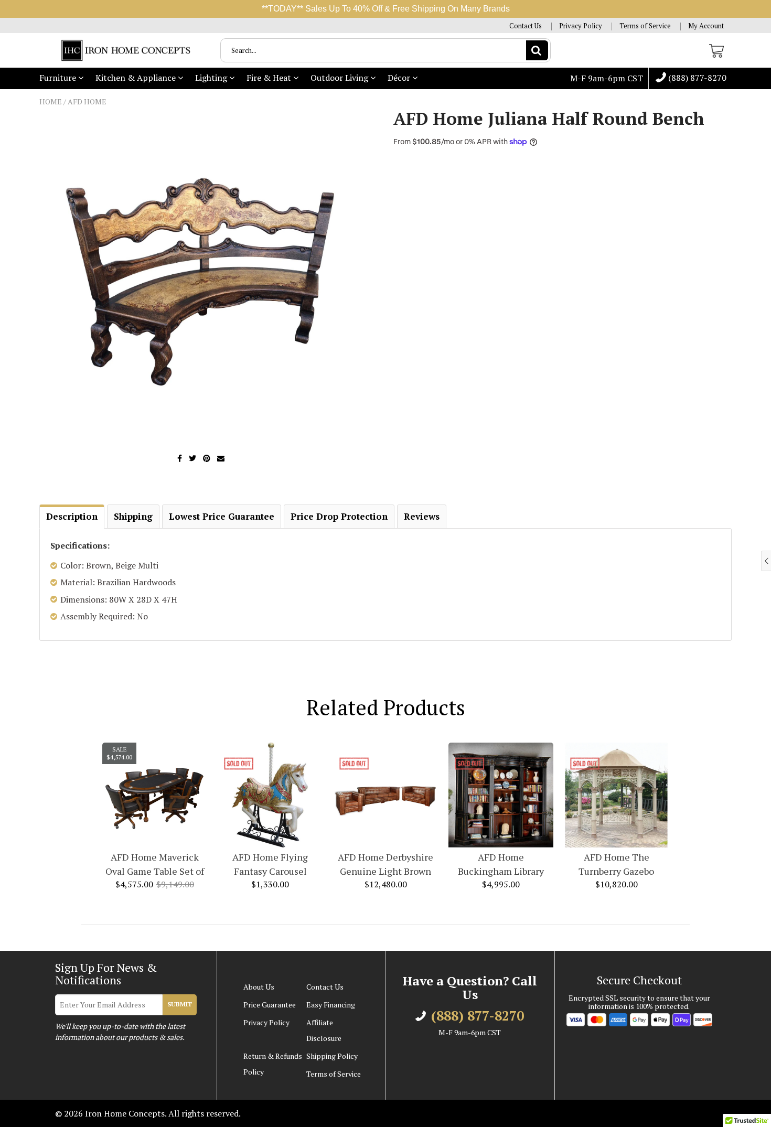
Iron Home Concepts (125, 1113)
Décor (400, 77)
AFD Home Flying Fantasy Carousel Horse (270, 864)
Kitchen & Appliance (136, 77)
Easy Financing (330, 1005)
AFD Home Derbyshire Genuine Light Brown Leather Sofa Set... (385, 864)
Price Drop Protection (339, 516)
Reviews (422, 516)
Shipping (133, 516)
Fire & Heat (270, 77)
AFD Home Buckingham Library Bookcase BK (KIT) (501, 864)
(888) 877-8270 (696, 78)
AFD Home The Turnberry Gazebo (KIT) (616, 864)
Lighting (212, 77)
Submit (179, 1004)
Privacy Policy (580, 26)
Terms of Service (645, 26)
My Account (706, 26)
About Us (258, 987)
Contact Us (525, 26)
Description (72, 516)
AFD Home (87, 101)
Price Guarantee (269, 1005)
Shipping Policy (332, 1056)
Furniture (58, 77)
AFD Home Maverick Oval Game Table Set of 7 (154, 864)
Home (50, 101)
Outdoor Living (340, 77)
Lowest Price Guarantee (221, 516)
